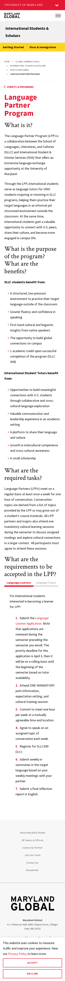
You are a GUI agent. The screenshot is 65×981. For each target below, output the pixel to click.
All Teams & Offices (33, 840)
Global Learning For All (28, 61)
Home (7, 61)
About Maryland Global (32, 832)
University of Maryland (24, 5)
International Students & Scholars (28, 66)
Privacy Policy (17, 954)
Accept (32, 962)
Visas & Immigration (42, 47)
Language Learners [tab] (19, 582)
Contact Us (32, 862)
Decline (32, 973)
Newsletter (32, 870)
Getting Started (13, 47)
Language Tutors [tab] (46, 582)
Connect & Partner (32, 847)
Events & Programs (19, 70)
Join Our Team (32, 855)
